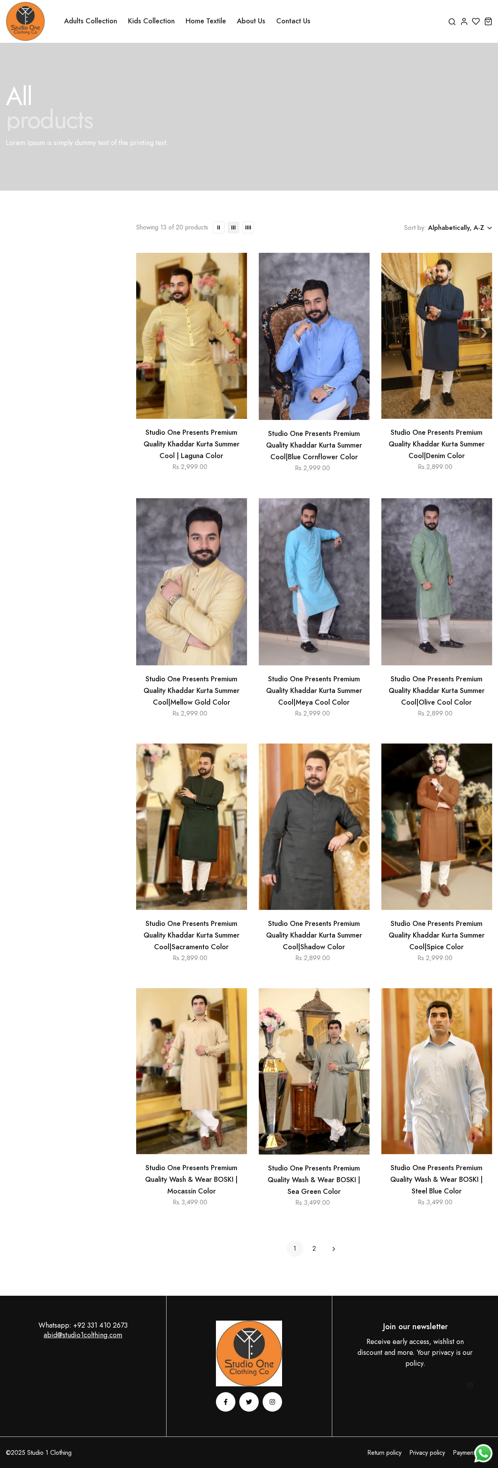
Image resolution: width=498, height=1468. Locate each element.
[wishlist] (476, 21)
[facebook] (225, 1402)
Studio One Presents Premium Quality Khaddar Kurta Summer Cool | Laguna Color (192, 444)
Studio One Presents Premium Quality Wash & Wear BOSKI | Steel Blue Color (436, 1179)
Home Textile (206, 21)
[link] (218, 227)
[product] (191, 336)
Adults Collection (90, 21)
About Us (251, 21)
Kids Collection (151, 21)
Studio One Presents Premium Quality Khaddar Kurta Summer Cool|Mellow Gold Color (192, 690)
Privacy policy (427, 1452)
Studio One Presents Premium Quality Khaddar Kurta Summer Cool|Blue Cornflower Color (314, 445)
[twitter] (249, 1402)
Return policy (384, 1452)
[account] (464, 21)
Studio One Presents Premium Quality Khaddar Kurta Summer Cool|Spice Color (437, 935)
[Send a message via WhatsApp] (483, 1453)
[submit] (467, 1385)
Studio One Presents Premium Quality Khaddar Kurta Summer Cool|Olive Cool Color (437, 690)
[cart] (488, 21)
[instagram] (272, 1402)
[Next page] (334, 1249)
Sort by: (415, 227)
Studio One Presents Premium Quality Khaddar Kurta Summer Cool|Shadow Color (314, 935)
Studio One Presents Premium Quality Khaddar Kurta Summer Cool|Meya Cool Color (314, 690)
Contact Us (293, 21)
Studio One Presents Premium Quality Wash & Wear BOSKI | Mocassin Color (191, 1179)
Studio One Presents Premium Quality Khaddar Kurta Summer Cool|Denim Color (437, 444)
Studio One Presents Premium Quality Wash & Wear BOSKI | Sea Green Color (314, 1180)
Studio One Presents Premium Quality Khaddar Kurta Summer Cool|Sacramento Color (192, 935)
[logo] (25, 21)
